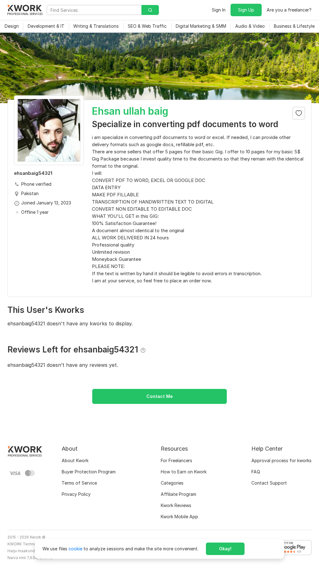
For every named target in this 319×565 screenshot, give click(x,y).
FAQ (255, 471)
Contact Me (159, 396)
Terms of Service (79, 483)
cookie (75, 548)
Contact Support (269, 483)
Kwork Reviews (176, 505)
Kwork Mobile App (179, 516)
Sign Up (246, 9)
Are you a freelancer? (289, 9)
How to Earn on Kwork (184, 471)
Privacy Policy (76, 494)
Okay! (225, 548)
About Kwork (75, 460)
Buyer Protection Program (89, 471)
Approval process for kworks (281, 460)
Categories (172, 483)
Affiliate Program (178, 494)
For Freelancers (176, 460)
